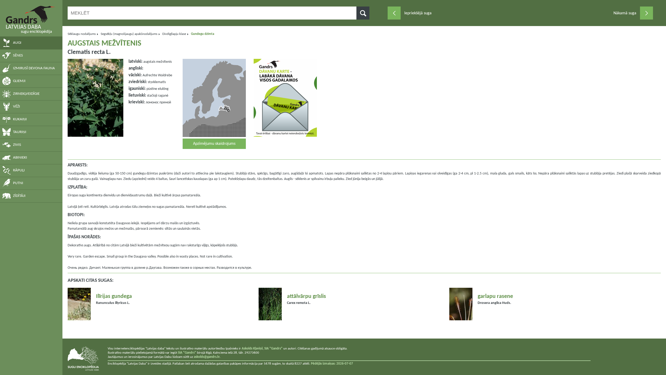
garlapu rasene (495, 296)
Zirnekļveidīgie (26, 94)
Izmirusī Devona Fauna (34, 68)
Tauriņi (19, 132)
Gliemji (19, 81)
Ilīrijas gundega (114, 296)
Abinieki (20, 158)
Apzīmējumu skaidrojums (214, 144)
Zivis (17, 145)
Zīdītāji (19, 196)
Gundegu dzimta (202, 34)
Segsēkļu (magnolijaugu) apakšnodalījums (129, 34)
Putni (18, 183)
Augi (17, 43)
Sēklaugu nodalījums (82, 34)
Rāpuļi (19, 170)
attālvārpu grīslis (306, 296)
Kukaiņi (20, 119)
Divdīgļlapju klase (174, 34)
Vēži (16, 107)
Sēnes (18, 56)
